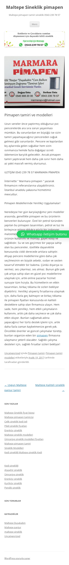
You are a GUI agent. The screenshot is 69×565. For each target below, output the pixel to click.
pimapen (42, 335)
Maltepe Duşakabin (15, 523)
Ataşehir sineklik (13, 470)
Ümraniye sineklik (14, 474)
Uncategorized (12, 353)
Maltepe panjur (12, 527)
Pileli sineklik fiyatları (15, 426)
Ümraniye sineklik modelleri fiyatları (23, 439)
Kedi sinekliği (11, 465)
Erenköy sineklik (13, 430)
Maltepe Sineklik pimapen (34, 7)
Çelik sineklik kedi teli (15, 421)
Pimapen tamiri (36, 353)
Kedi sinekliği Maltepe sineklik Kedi (23, 452)
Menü (34, 24)
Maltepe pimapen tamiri (17, 443)
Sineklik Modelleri (14, 448)
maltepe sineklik (13, 531)
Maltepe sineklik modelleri (18, 434)
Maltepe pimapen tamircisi (18, 417)
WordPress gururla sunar (17, 558)
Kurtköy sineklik (13, 483)
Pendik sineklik (12, 487)
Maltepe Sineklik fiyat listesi (19, 412)
